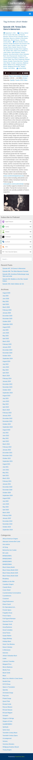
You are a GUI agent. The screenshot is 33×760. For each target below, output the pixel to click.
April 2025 (6, 338)
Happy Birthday (7, 638)
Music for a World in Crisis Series (19, 38)
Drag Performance (8, 601)
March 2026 (6, 307)
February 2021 (7, 481)
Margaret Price (7, 664)
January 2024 (7, 381)
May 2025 (6, 335)
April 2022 (6, 441)
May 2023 (6, 404)
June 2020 (6, 504)
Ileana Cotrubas (7, 647)
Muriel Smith (6, 672)
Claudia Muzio (7, 587)
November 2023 (7, 387)
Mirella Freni (6, 670)
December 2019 (7, 521)
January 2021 (7, 484)
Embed (25, 78)
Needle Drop (6, 40)
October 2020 (7, 492)
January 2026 (7, 313)
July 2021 (5, 467)
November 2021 (7, 455)
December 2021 (7, 452)
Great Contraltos (7, 630)
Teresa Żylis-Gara (18, 61)
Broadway (6, 578)
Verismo (5, 741)
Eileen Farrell (7, 604)
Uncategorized (7, 738)
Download (25, 76)
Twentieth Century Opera (10, 735)
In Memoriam (6, 650)
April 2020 (6, 509)
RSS (21, 80)
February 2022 (7, 447)
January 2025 (7, 347)
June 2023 (6, 401)
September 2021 (8, 461)
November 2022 (7, 421)
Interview (5, 653)
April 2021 (6, 475)
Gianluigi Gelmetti (8, 49)
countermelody (22, 68)
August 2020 (6, 498)
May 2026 (6, 301)
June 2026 (6, 298)
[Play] (5, 73)
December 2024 (7, 350)
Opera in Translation (9, 687)
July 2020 (5, 501)
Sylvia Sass (6, 730)
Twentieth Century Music (10, 732)
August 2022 (6, 430)
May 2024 (6, 370)
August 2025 (6, 327)
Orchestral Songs (8, 692)
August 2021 (6, 464)
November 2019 (7, 524)
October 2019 (7, 527)
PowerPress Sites (19, 756)
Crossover (6, 598)
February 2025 (7, 344)
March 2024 (6, 375)
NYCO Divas (6, 684)
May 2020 (6, 507)
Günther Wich (9, 50)
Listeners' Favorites (8, 661)
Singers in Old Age (8, 718)
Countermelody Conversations (12, 593)
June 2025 (6, 333)
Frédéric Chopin (15, 45)
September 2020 (8, 495)
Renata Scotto (7, 704)
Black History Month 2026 (10, 575)
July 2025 (5, 330)
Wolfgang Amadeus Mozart (11, 747)
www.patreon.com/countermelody (13, 184)
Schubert (5, 715)
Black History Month (9, 567)
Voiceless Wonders (8, 744)
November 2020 (7, 489)
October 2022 (7, 424)
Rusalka (10, 61)
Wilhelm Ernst (11, 64)
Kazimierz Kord (22, 56)
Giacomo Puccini (13, 36)
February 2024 (7, 378)
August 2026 (6, 293)
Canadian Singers (8, 584)
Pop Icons (6, 695)
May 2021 (6, 472)
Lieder (4, 658)
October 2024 (7, 355)
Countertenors (7, 595)
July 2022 (5, 432)
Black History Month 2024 (10, 570)
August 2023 (6, 395)
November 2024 (7, 353)
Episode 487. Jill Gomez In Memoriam (14, 268)
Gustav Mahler (7, 635)
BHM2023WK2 (7, 558)
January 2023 (7, 415)
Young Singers (7, 750)
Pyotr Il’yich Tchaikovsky (18, 59)
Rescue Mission (7, 707)
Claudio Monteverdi (13, 43)
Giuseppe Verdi (22, 36)
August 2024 (6, 361)
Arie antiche (6, 544)
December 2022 (7, 418)
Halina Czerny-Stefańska (20, 50)
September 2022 (8, 427)
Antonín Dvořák (18, 41)
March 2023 (6, 410)
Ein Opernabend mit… (9, 607)
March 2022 (6, 444)
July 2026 (5, 295)
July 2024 (5, 364)
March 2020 (6, 512)
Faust (9, 45)
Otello (9, 59)
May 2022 (6, 438)
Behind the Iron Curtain (9, 550)
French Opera (7, 615)
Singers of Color (7, 721)
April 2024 (6, 372)
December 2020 (7, 487)
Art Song (21, 33)
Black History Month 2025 (10, 573)
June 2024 (6, 367)
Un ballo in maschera (16, 63)
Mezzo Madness (7, 667)
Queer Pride (6, 701)
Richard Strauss (15, 40)
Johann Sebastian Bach (10, 655)
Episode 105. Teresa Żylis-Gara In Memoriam (14, 28)
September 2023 (8, 392)
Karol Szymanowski (12, 56)
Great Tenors (6, 633)
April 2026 (6, 304)
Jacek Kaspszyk (15, 52)
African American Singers (10, 538)
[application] (16, 73)
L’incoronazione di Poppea (10, 57)
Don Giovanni (23, 43)
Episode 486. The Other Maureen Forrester (15, 271)
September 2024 (8, 358)
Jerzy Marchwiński (14, 54)
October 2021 (7, 458)
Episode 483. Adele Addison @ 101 (13, 284)
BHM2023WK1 (7, 556)
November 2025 (7, 318)
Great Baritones (7, 627)
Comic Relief (6, 590)
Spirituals (5, 727)
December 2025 (7, 315)
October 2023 (7, 390)
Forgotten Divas (7, 613)
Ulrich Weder (6, 63)
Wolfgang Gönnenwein (14, 66)
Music (4, 675)
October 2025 (7, 321)
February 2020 (7, 515)
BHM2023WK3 (7, 561)
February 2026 (7, 310)
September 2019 (8, 529)
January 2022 (7, 450)
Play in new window (15, 76)
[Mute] (23, 73)
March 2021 (6, 478)
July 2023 (5, 398)
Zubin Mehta (11, 68)
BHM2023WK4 (7, 564)
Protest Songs (7, 698)
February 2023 (7, 412)
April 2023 (6, 407)
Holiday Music (7, 641)
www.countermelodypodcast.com (14, 176)
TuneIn (17, 80)
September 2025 (8, 324)
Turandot (25, 61)
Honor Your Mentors (9, 644)
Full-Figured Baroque (9, 618)
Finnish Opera (7, 610)
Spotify (12, 80)
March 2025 (6, 341)
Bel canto (14, 34)
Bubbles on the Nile (8, 581)
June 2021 (6, 470)
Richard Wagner (7, 712)
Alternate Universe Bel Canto (11, 541)
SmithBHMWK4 (7, 724)
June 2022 (6, 435)
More (25, 80)
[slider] (26, 72)
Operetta (5, 690)
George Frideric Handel (9, 47)
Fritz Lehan (24, 45)
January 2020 (7, 518)
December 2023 (7, 384)
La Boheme (21, 57)
